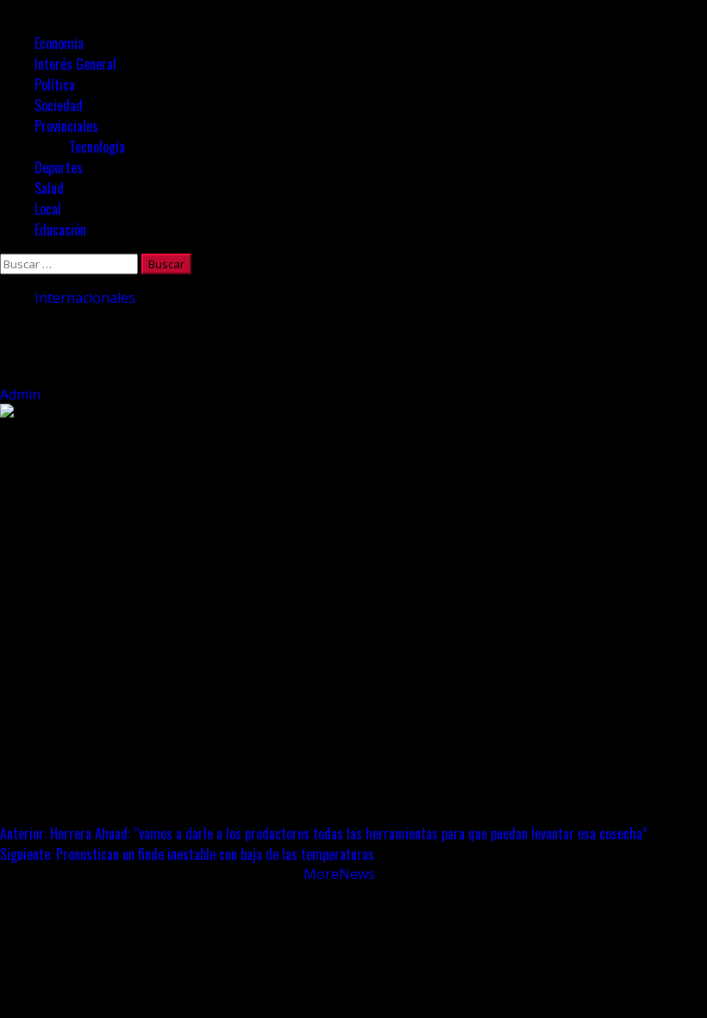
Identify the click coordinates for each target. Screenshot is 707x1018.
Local (47, 208)
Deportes (58, 167)
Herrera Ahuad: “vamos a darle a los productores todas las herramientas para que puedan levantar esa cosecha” (324, 833)
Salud (49, 188)
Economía (59, 43)
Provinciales (66, 126)
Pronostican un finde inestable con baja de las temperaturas (187, 854)
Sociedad (58, 105)
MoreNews (339, 873)
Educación (60, 229)
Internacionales (84, 297)
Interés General (75, 63)
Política (54, 84)
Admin (22, 394)
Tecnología (97, 146)
